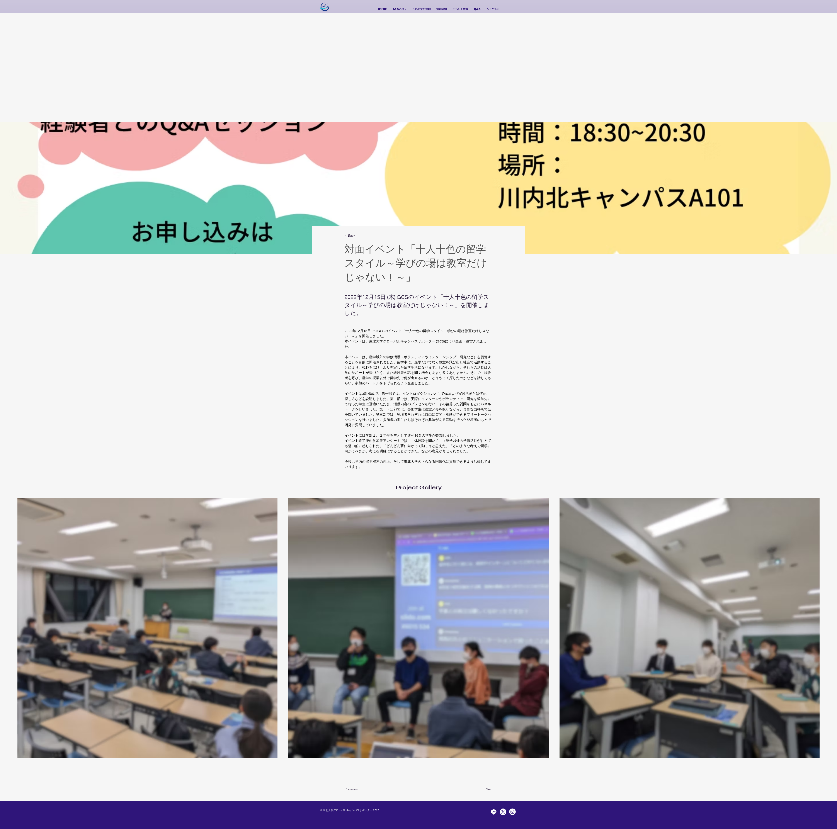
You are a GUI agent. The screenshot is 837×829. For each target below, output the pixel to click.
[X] (503, 812)
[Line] (493, 812)
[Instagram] (512, 812)
